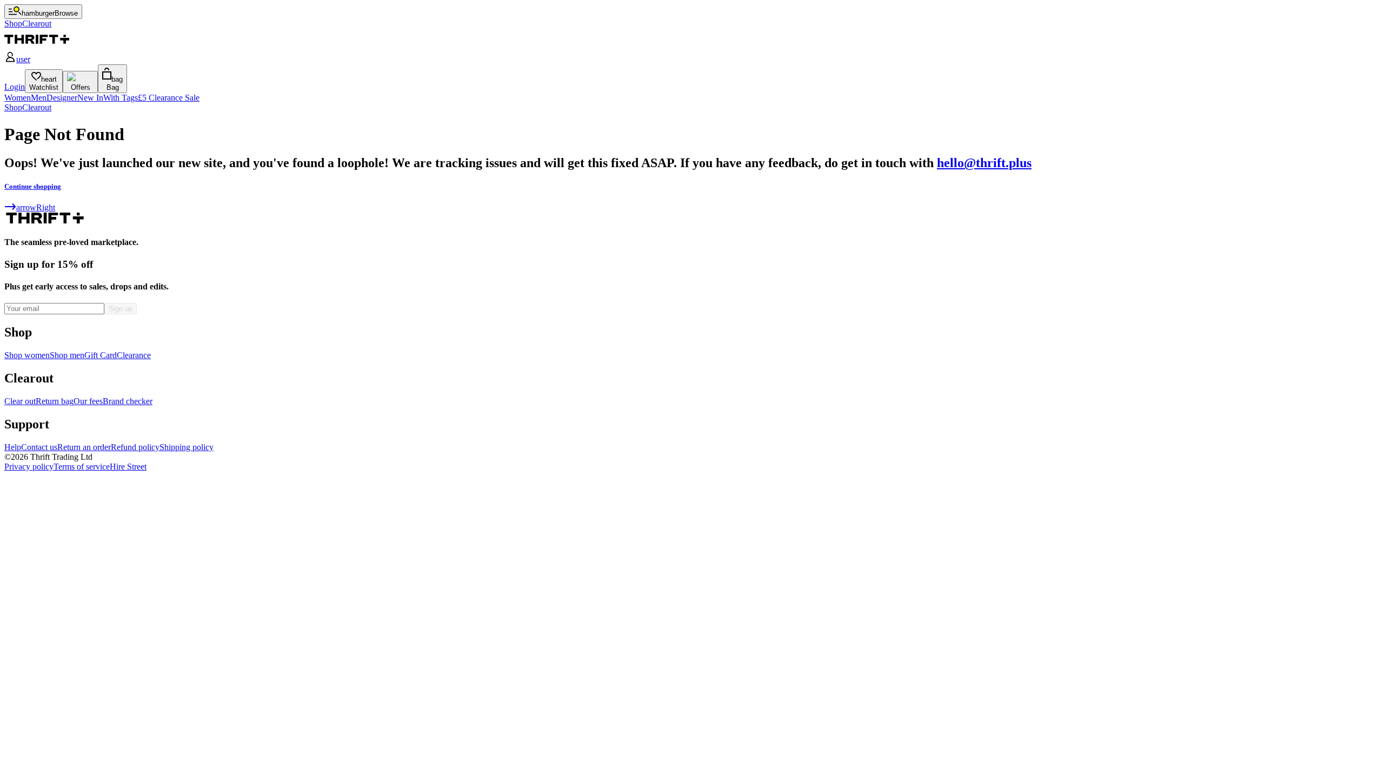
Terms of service (82, 466)
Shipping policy (186, 447)
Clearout (36, 107)
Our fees (88, 401)
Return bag (55, 401)
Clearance (134, 355)
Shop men (67, 355)
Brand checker (127, 401)
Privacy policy (29, 466)
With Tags (120, 97)
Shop (13, 107)
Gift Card (100, 355)
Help (12, 447)
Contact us (39, 447)
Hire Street (128, 466)
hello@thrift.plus (984, 163)
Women (17, 97)
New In (90, 97)
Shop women (27, 355)
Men (38, 97)
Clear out (20, 401)
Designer (61, 97)
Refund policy (135, 447)
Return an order (84, 447)
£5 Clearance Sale (168, 97)
